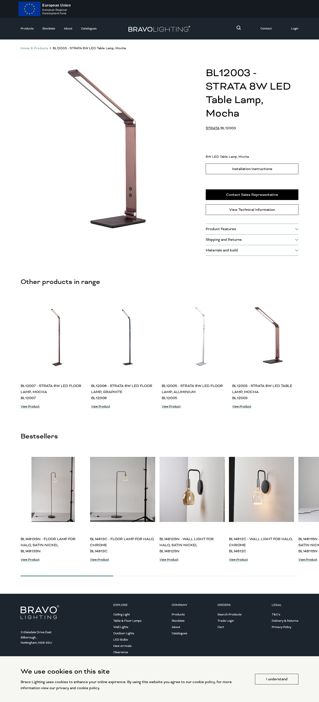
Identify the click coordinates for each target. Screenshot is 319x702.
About (68, 28)
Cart (220, 627)
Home (25, 48)
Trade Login (225, 621)
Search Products (229, 614)
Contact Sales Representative (252, 194)
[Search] (239, 28)
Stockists (48, 28)
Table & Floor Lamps (127, 621)
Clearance (120, 652)
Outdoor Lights (123, 633)
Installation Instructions (252, 169)
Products (27, 28)
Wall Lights (120, 627)
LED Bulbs (120, 639)
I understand (277, 679)
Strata (213, 128)
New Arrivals (122, 646)
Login (294, 28)
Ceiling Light (121, 614)
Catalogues (89, 28)
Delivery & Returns (285, 621)
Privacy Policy (281, 627)
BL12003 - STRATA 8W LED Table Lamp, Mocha (89, 48)
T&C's (276, 614)
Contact (266, 28)
